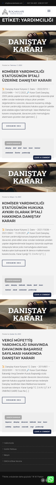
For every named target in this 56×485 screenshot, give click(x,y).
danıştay (8, 148)
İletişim (7, 455)
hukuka (29, 285)
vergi (31, 427)
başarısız (8, 422)
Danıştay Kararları (13, 143)
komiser (37, 148)
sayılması (16, 427)
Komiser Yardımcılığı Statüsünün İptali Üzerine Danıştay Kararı (27, 75)
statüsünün (9, 153)
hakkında (22, 285)
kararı (31, 148)
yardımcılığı (26, 153)
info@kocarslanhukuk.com (13, 3)
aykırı (7, 285)
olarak (15, 290)
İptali (19, 148)
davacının (24, 422)
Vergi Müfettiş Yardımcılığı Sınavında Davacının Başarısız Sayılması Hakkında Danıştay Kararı (25, 349)
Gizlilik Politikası (10, 449)
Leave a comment (42, 158)
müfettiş (8, 427)
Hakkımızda (9, 443)
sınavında (25, 427)
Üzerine (17, 153)
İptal (14, 148)
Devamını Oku (13, 126)
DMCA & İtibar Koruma (13, 461)
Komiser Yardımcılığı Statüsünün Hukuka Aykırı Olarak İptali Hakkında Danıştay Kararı (23, 212)
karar (25, 148)
